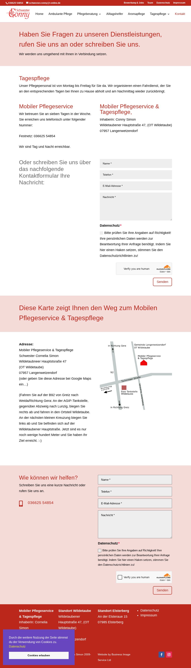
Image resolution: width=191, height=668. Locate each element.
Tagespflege (158, 14)
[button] (26, 646)
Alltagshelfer (114, 14)
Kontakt (180, 14)
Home (39, 14)
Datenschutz (17, 646)
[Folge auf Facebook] (162, 655)
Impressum (179, 3)
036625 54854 (41, 502)
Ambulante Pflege (60, 14)
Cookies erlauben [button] (39, 655)
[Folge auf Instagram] (169, 655)
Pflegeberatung (87, 14)
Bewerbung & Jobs (134, 3)
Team (150, 3)
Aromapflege (136, 14)
